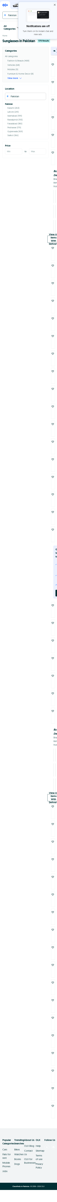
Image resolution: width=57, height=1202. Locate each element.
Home (4, 35)
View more (12, 78)
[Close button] (54, 4)
